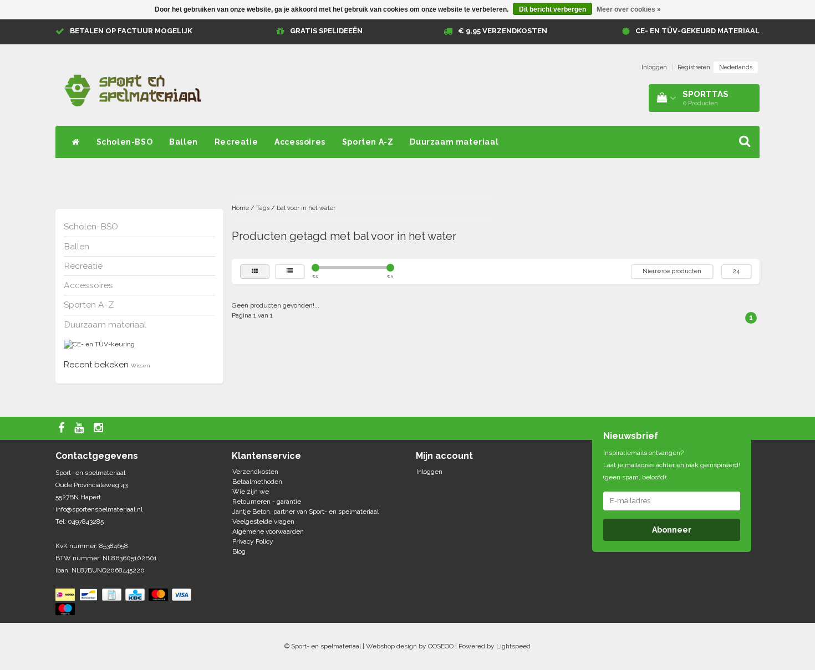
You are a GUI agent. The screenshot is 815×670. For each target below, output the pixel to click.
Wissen (140, 365)
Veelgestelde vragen (263, 521)
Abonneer (671, 529)
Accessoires (299, 141)
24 (736, 271)
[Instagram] (100, 428)
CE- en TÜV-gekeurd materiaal (697, 31)
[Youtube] (80, 428)
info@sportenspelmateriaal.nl (98, 509)
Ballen (183, 141)
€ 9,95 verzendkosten (502, 31)
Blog (239, 551)
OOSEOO (441, 646)
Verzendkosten (255, 471)
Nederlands (735, 67)
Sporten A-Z (368, 141)
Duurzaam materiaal (454, 141)
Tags (262, 208)
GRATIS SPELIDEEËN (326, 31)
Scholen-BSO (124, 141)
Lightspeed (513, 646)
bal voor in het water (306, 208)
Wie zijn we (250, 491)
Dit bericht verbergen (552, 9)
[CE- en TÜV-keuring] (99, 344)
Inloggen (654, 67)
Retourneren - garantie (266, 501)
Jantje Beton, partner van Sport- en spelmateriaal (305, 511)
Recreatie (236, 141)
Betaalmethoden (257, 481)
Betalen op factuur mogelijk (131, 31)
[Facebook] (62, 428)
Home (240, 208)
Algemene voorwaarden (268, 531)
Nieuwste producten (672, 271)
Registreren (694, 67)
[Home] (76, 142)
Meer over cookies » (629, 9)
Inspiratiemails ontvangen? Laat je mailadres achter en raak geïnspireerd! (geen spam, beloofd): (671, 465)
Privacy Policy (252, 541)
